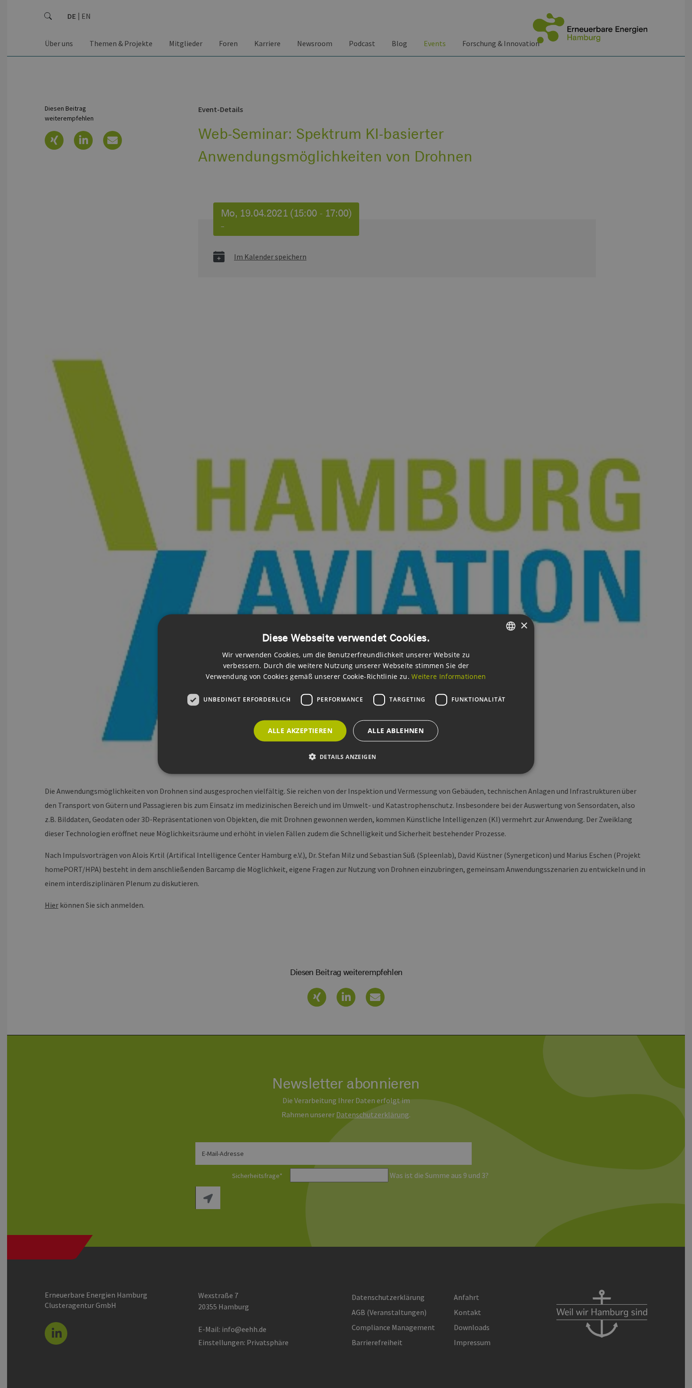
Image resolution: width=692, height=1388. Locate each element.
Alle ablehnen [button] (396, 730)
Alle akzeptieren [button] (300, 730)
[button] (346, 756)
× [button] (523, 625)
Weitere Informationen (448, 675)
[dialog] (346, 694)
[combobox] (510, 626)
